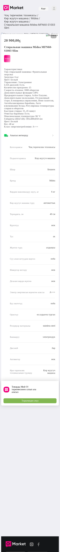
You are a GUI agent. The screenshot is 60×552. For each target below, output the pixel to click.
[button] (13, 8)
